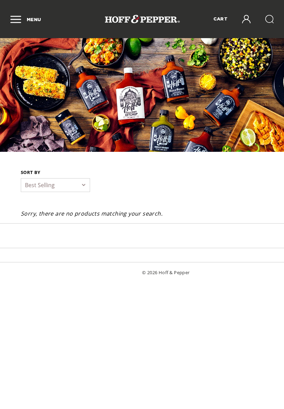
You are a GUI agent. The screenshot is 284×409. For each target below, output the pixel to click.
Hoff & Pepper (174, 272)
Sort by (30, 172)
